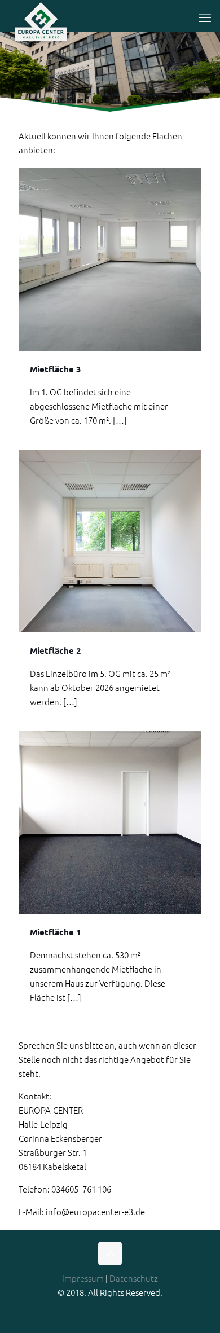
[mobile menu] (204, 17)
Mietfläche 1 (55, 932)
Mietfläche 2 (55, 650)
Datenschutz (133, 1278)
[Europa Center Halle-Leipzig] (40, 14)
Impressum (83, 1278)
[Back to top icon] (110, 1253)
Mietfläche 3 (55, 369)
